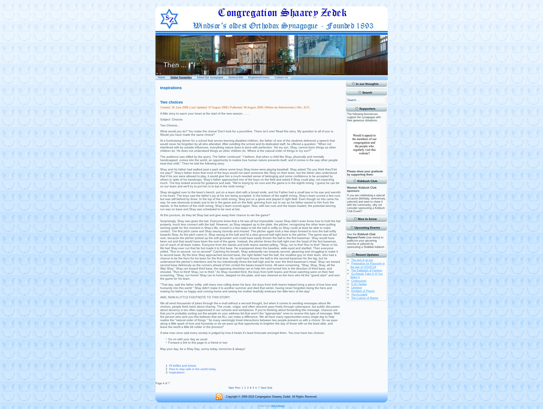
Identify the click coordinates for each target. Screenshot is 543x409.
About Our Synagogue (210, 77)
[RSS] (219, 397)
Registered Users (259, 77)
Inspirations (177, 372)
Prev (237, 387)
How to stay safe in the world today (192, 369)
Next (263, 387)
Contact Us (281, 77)
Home (161, 77)
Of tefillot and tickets (182, 365)
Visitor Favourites (181, 77)
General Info (235, 77)
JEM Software (277, 406)
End (269, 387)
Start (231, 387)
